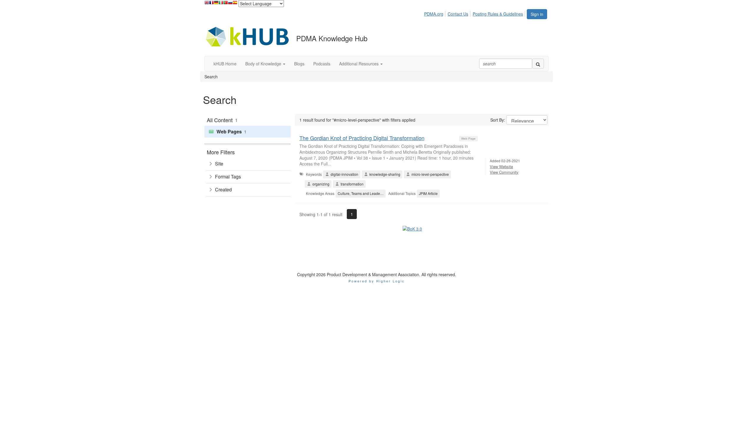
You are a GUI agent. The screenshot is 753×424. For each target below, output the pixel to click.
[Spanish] (235, 4)
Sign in (537, 14)
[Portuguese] (225, 4)
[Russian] (230, 4)
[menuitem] (435, 13)
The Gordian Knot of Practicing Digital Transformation (361, 138)
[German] (216, 4)
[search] (538, 64)
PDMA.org (433, 14)
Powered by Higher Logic (377, 253)
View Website (501, 166)
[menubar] (475, 13)
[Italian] (221, 4)
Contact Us (458, 14)
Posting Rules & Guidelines (498, 14)
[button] (265, 63)
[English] (206, 4)
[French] (211, 4)
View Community (504, 172)
